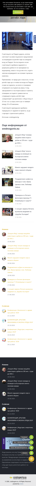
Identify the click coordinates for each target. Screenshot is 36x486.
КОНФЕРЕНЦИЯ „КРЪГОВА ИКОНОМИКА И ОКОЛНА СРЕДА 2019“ (20, 321)
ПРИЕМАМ (18, 12)
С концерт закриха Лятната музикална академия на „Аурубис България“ (24, 211)
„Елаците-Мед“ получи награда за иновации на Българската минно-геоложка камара (23, 155)
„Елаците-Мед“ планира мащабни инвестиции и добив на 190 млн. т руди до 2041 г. (23, 139)
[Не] (33, 8)
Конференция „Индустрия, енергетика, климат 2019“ (20, 331)
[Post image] (7, 138)
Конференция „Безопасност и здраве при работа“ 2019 (20, 311)
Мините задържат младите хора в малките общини (24, 169)
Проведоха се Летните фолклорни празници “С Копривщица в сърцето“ (23, 198)
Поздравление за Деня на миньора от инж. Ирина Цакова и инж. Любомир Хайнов (24, 183)
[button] (31, 459)
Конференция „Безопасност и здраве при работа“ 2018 (20, 340)
